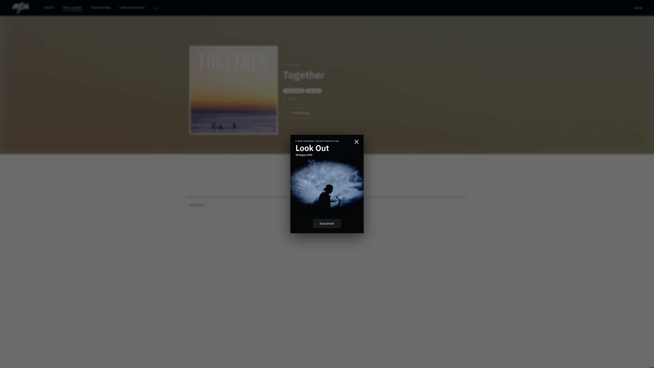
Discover (327, 223)
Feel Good (313, 90)
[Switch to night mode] (155, 7)
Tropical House (293, 90)
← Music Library (291, 64)
